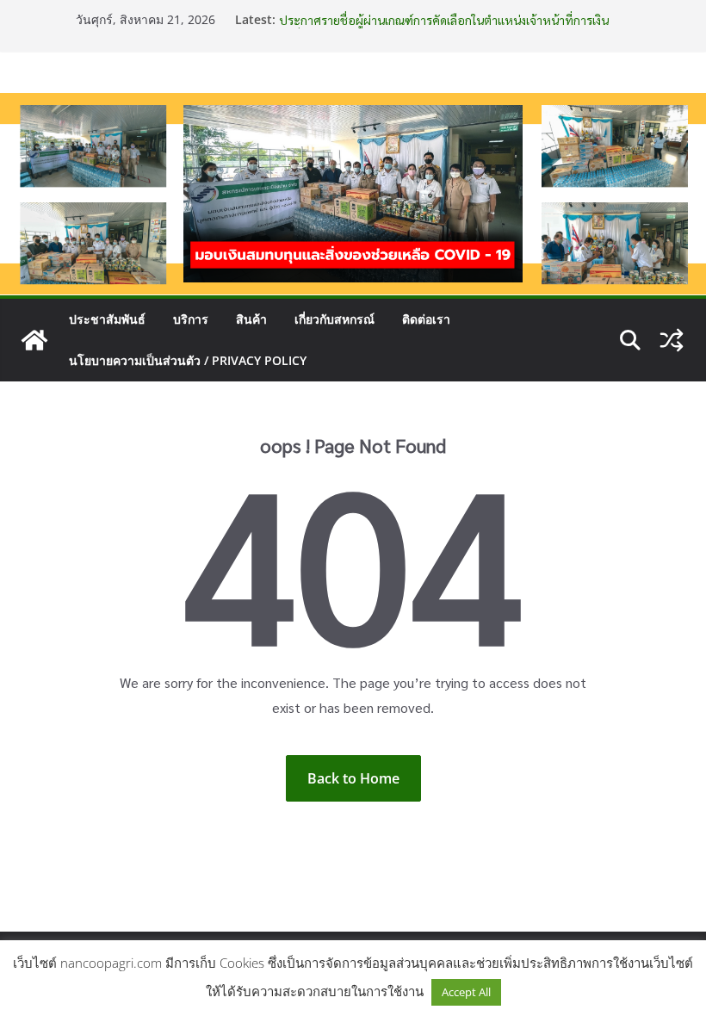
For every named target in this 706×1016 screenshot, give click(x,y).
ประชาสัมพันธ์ (107, 319)
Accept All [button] (466, 992)
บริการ (190, 319)
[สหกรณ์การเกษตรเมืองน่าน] (353, 105)
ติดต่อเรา (426, 319)
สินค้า (251, 319)
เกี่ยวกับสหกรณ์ (334, 319)
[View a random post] (671, 340)
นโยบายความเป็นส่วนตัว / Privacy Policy (188, 360)
